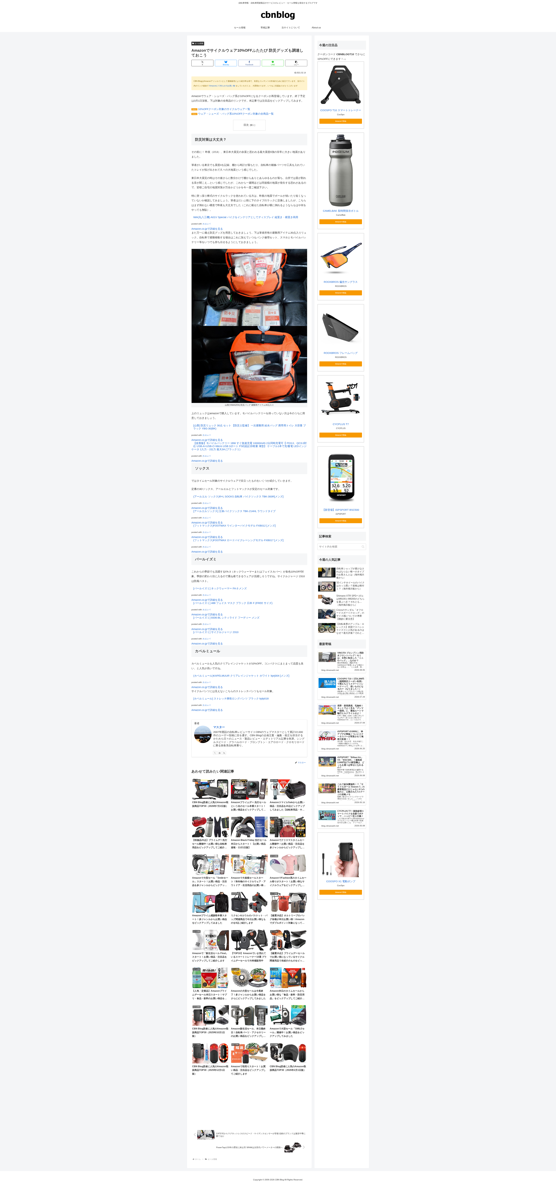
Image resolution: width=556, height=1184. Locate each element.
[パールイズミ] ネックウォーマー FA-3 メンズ (220, 588)
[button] (296, 63)
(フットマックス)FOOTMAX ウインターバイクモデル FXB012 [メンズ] (234, 525)
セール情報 (199, 43)
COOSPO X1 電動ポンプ (340, 881)
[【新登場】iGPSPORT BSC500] (340, 477)
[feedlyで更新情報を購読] (219, 753)
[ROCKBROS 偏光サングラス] (340, 256)
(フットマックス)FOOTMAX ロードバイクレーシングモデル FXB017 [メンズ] (238, 540)
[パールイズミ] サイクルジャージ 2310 (215, 632)
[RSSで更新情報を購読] (224, 753)
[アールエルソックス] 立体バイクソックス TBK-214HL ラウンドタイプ (234, 511)
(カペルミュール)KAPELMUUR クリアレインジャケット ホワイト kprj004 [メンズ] (241, 675)
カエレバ (206, 224)
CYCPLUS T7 (341, 424)
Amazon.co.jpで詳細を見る (207, 228)
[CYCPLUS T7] (340, 398)
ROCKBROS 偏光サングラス (341, 281)
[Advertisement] (249, 1103)
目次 (246, 124)
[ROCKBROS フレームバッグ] (340, 327)
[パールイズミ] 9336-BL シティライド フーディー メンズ (226, 617)
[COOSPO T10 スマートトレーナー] (340, 84)
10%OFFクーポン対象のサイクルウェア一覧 (224, 109)
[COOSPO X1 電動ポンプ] (340, 855)
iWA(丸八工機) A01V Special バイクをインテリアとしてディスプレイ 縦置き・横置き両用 (245, 217)
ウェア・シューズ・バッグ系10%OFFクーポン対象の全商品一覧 (236, 113)
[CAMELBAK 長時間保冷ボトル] (340, 170)
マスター (219, 727)
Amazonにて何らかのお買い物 (222, 86)
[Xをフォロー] (215, 753)
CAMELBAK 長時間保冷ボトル (341, 210)
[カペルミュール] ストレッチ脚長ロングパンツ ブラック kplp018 (231, 698)
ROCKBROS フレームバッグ (341, 353)
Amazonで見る (340, 121)
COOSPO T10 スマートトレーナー (340, 110)
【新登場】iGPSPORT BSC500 (340, 509)
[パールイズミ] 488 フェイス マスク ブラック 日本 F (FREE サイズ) (232, 603)
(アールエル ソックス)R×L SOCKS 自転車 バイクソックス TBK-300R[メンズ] (238, 496)
